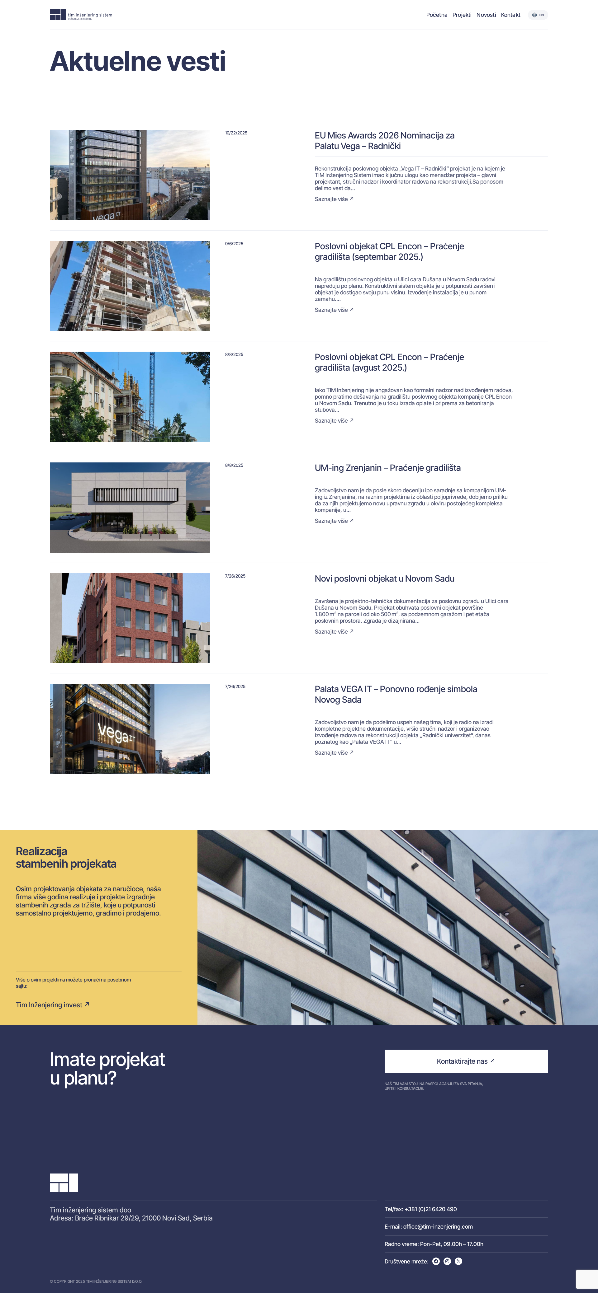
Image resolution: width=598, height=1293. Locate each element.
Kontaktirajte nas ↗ (466, 1061)
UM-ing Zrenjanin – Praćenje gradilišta (388, 467)
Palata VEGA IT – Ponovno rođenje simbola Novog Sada (396, 694)
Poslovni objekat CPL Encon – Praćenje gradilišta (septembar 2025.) (389, 251)
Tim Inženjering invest (49, 1005)
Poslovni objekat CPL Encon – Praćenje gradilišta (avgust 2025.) (389, 362)
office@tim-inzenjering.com (438, 1226)
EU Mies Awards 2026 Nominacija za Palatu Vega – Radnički (385, 140)
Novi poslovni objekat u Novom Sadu (384, 578)
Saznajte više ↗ (334, 199)
